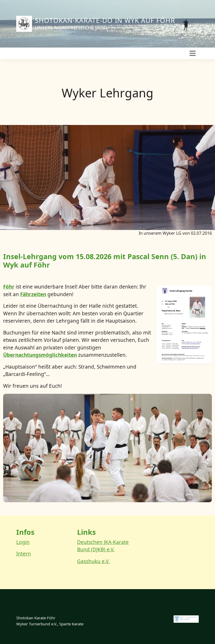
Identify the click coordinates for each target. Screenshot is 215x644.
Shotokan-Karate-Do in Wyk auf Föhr (105, 20)
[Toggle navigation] (192, 53)
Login (23, 542)
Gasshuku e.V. (93, 561)
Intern (23, 553)
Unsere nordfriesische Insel (71, 27)
